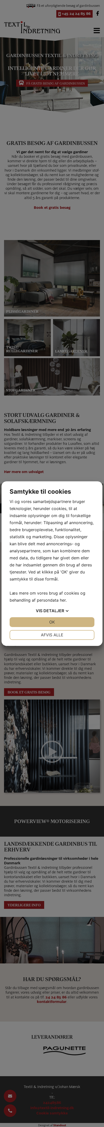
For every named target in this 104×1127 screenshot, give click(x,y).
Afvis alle (52, 634)
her (63, 600)
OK (52, 622)
